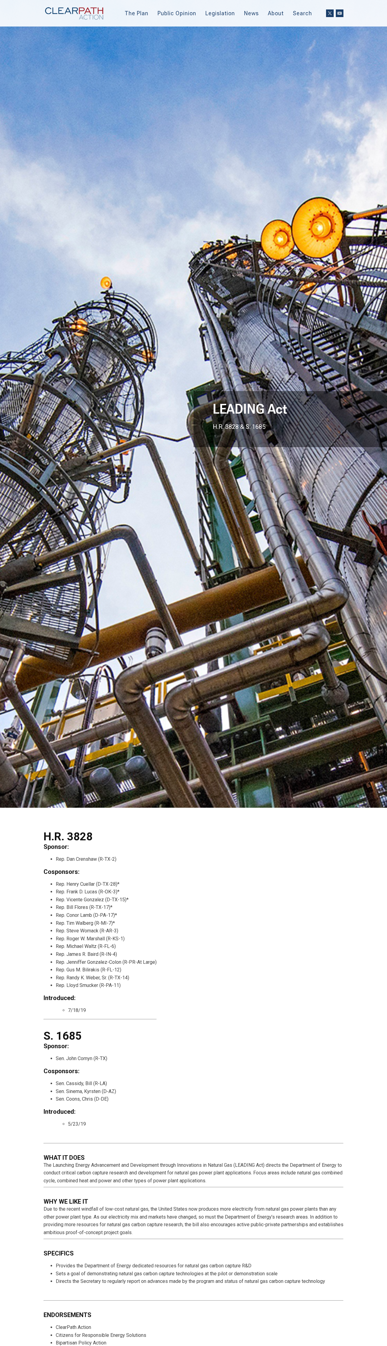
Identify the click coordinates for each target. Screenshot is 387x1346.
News (251, 13)
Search (302, 13)
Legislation (220, 13)
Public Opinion (177, 13)
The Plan (136, 13)
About (276, 13)
